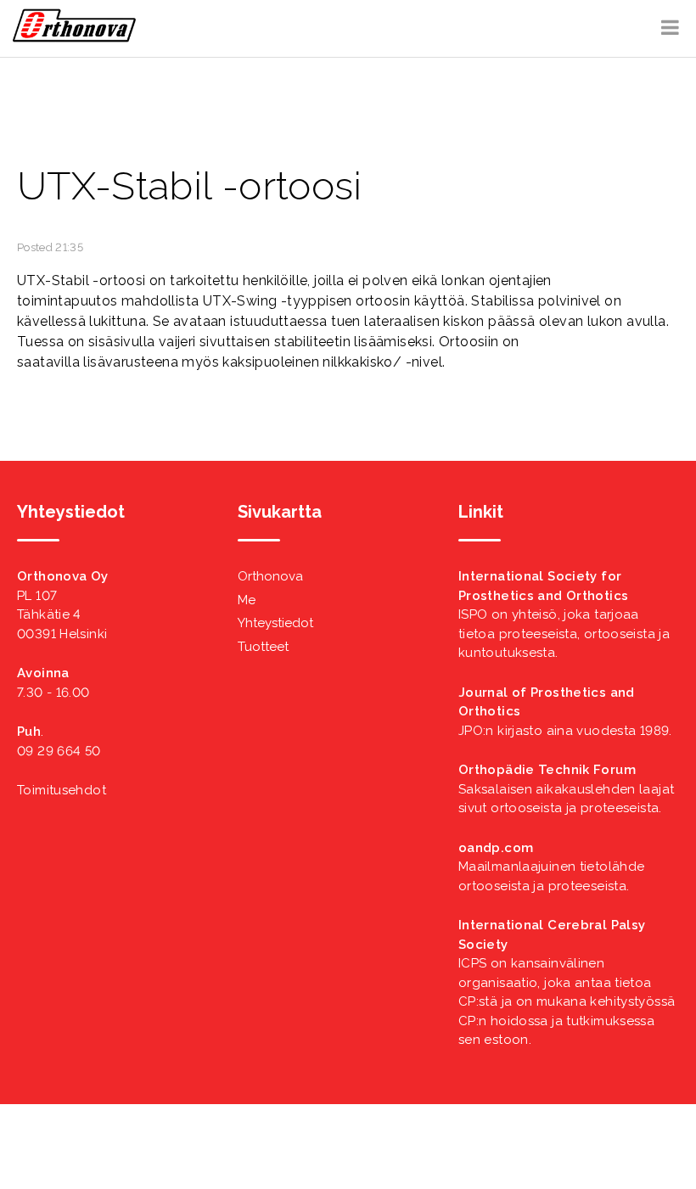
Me (246, 600)
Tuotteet (263, 646)
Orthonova (270, 576)
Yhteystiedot (275, 623)
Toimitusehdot (61, 790)
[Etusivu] (74, 38)
